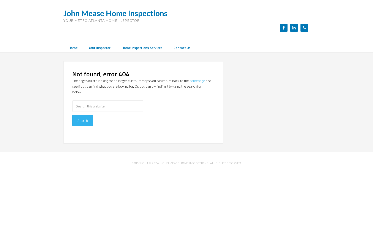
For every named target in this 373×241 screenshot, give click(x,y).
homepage (197, 81)
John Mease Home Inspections (115, 13)
